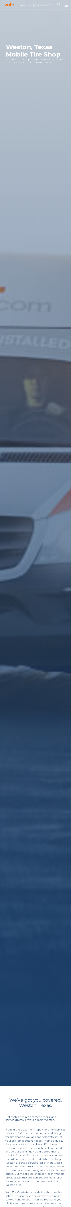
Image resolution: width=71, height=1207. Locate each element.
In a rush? (35, 5)
